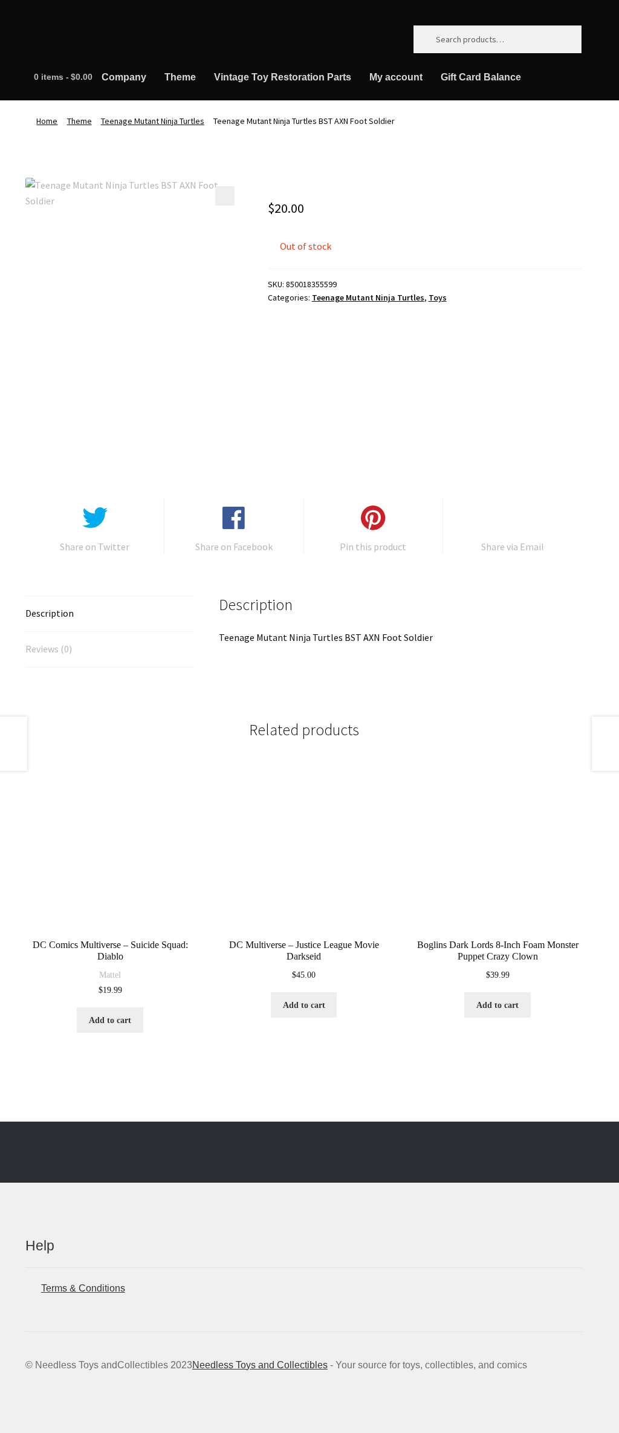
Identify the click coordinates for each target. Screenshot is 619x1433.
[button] (225, 196)
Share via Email (512, 547)
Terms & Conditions (83, 1288)
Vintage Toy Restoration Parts (282, 77)
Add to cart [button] (110, 1020)
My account (396, 77)
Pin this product (373, 547)
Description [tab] (49, 613)
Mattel (110, 975)
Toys (438, 297)
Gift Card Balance (481, 77)
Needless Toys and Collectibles (260, 1365)
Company (124, 77)
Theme (180, 77)
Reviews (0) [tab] (48, 649)
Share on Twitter (94, 547)
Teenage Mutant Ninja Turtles (152, 120)
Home (46, 120)
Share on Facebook (234, 547)
